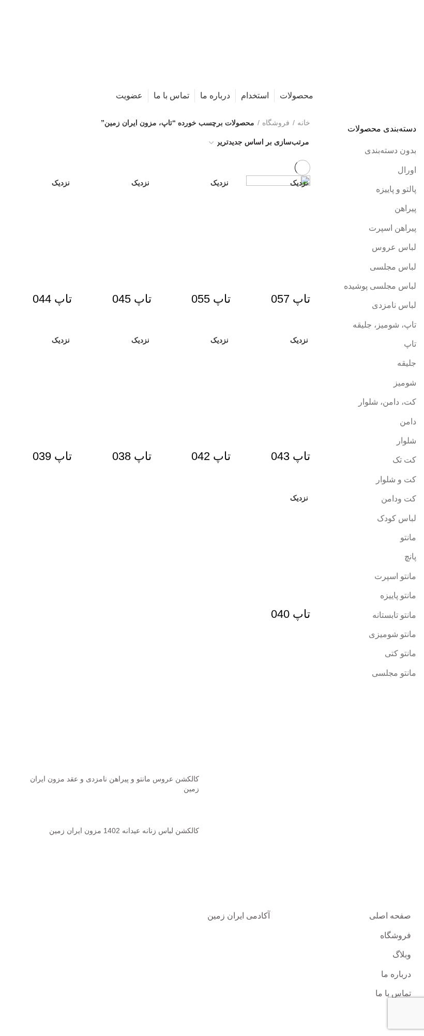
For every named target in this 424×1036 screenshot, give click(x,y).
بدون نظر (149, 804)
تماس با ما (393, 993)
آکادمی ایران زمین (238, 915)
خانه (303, 123)
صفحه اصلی (390, 915)
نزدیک (299, 182)
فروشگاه (276, 123)
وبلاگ (401, 954)
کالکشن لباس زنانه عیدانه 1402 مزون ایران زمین (124, 830)
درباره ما (396, 974)
